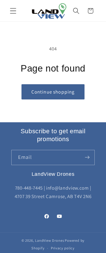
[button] (13, 11)
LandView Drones (49, 240)
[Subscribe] (87, 157)
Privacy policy (63, 248)
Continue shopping (53, 91)
